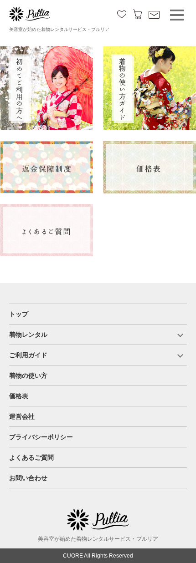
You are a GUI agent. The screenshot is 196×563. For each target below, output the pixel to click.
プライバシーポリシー (41, 437)
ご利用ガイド (28, 355)
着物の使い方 (28, 375)
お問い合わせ (28, 478)
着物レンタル (28, 334)
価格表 (18, 396)
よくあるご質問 (31, 457)
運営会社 (22, 416)
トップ (18, 314)
